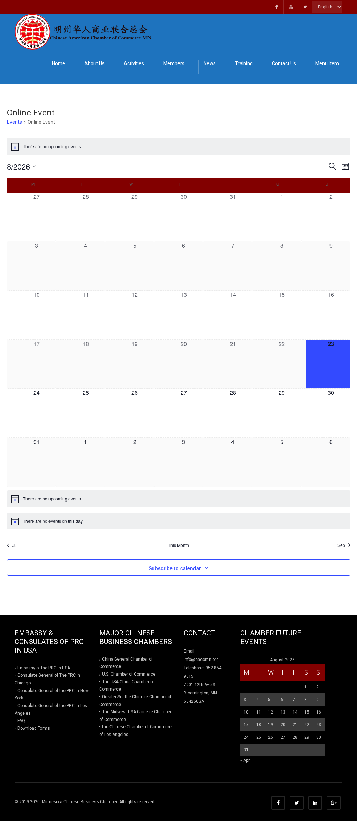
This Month (178, 545)
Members (173, 63)
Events (14, 122)
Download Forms (33, 728)
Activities (134, 63)
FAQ (21, 720)
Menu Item (327, 63)
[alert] (178, 146)
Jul (15, 545)
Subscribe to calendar (175, 568)
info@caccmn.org (201, 659)
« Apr (245, 760)
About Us (94, 63)
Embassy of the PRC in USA (43, 667)
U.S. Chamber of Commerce (128, 674)
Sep (341, 545)
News (210, 63)
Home (58, 63)
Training (244, 63)
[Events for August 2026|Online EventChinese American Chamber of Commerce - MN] (84, 31)
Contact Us (284, 63)
